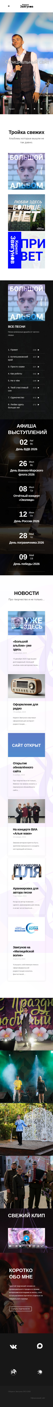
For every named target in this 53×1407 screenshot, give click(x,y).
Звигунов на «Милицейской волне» (23, 951)
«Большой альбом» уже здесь (22, 645)
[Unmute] (17, 1246)
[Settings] (30, 1246)
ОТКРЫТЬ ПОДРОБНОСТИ (20, 1309)
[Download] (38, 1246)
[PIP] (34, 1246)
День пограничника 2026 (26, 542)
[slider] (10, 1246)
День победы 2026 (26, 564)
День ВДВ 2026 (26, 449)
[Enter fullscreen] (42, 1246)
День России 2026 (26, 521)
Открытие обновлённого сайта (23, 767)
